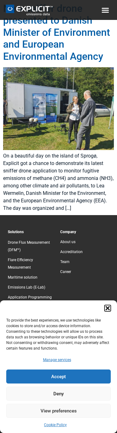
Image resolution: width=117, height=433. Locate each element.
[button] (108, 308)
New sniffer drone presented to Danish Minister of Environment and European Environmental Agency (56, 32)
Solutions (16, 232)
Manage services (57, 360)
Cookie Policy (55, 425)
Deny (58, 394)
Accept (58, 376)
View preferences (59, 411)
